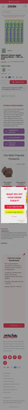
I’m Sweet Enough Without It (14, 212)
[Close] (25, 189)
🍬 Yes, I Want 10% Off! (14, 207)
